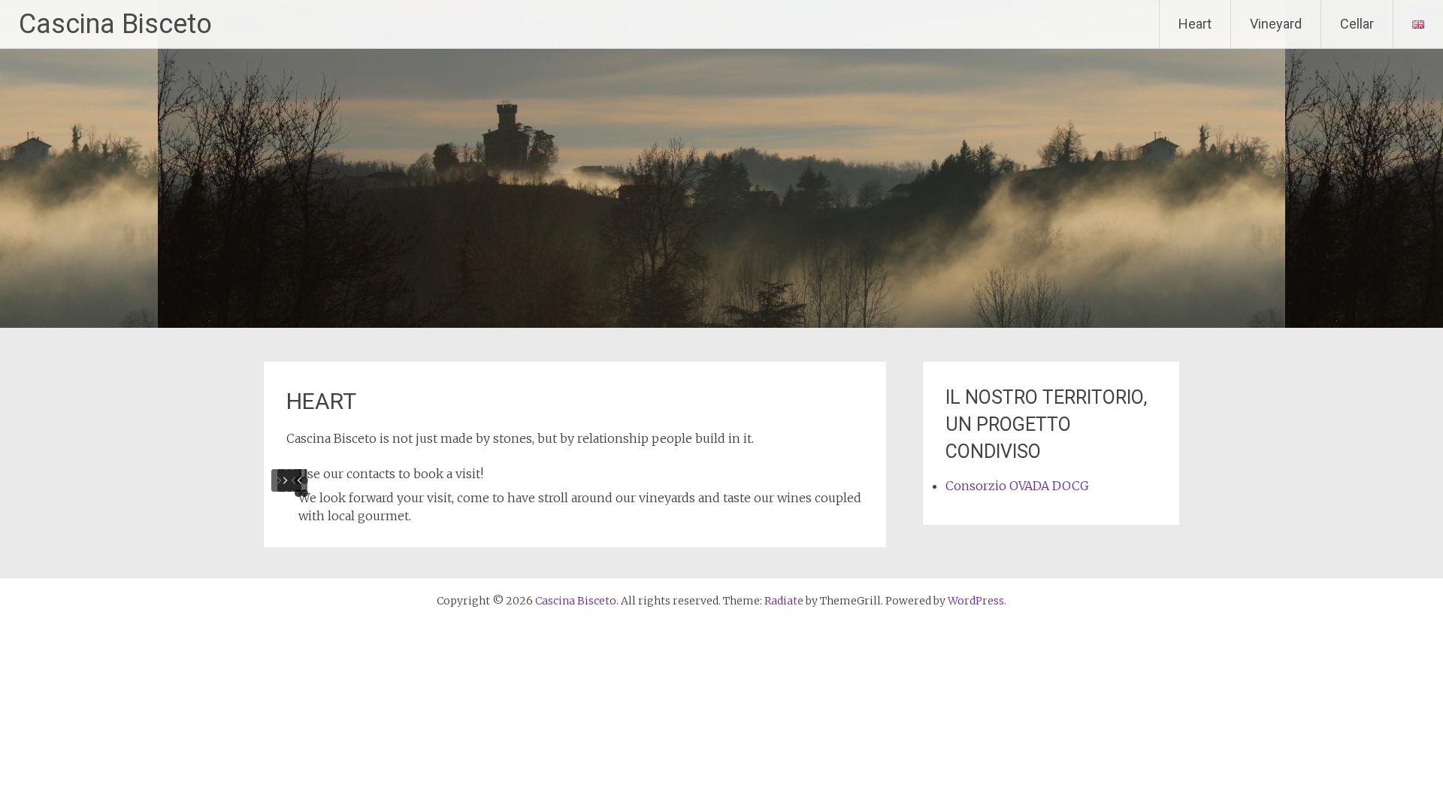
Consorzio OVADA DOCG (1017, 485)
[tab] (304, 480)
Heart (1195, 24)
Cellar (1357, 24)
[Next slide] (284, 480)
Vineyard (1276, 24)
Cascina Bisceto (115, 24)
